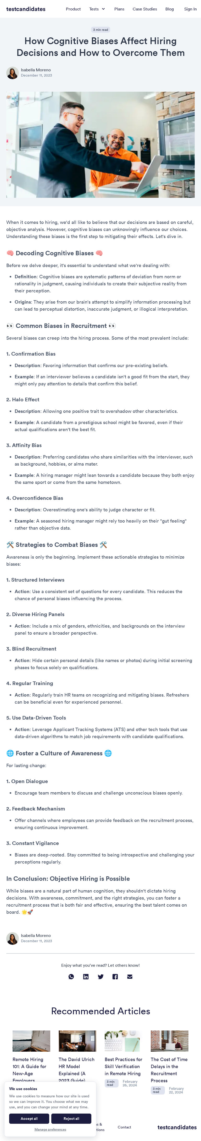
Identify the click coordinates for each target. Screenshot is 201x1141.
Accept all (29, 1118)
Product (73, 8)
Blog (169, 8)
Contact (124, 1127)
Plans (119, 8)
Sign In (190, 8)
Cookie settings (149, 1127)
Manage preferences (50, 1129)
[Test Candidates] (26, 9)
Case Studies (145, 8)
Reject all (71, 1118)
